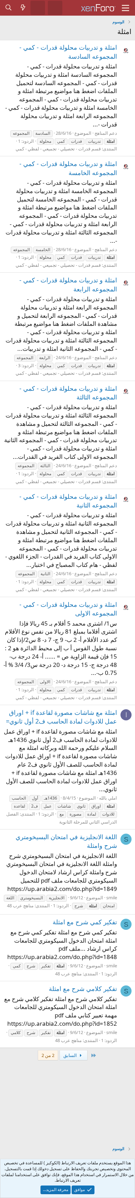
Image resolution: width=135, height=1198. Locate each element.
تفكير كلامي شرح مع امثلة (83, 988)
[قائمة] (125, 8)
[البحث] (8, 8)
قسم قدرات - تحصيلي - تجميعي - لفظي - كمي (58, 149)
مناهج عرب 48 (20, 905)
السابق (70, 1055)
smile (111, 897)
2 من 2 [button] (48, 1055)
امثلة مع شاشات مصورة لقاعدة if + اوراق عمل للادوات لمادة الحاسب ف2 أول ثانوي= (61, 716)
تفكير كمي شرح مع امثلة (85, 922)
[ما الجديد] (23, 8)
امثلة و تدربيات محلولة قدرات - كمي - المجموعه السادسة (68, 51)
